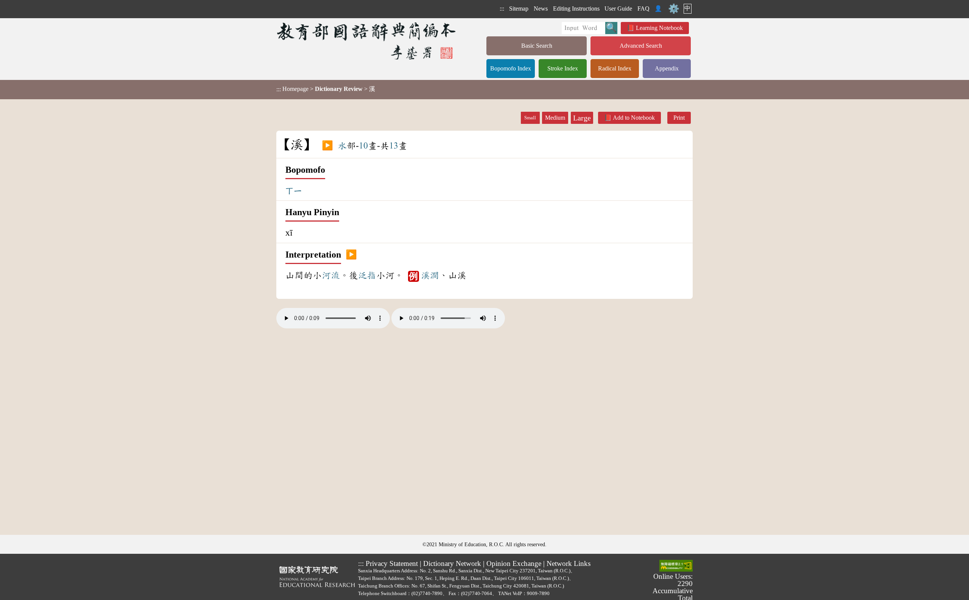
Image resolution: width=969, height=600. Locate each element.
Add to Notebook (634, 117)
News (541, 8)
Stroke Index (562, 68)
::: (502, 8)
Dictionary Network (452, 563)
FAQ (643, 8)
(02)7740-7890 (426, 593)
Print (679, 117)
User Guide (618, 8)
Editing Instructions (576, 8)
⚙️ (673, 9)
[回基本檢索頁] (367, 40)
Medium (555, 117)
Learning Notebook (659, 28)
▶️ (327, 145)
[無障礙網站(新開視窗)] (676, 566)
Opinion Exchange (513, 563)
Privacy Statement (392, 563)
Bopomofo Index (510, 68)
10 (363, 145)
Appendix (667, 68)
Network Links (568, 563)
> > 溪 (325, 89)
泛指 (367, 275)
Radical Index (614, 68)
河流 (331, 275)
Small (530, 117)
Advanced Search (641, 45)
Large (582, 118)
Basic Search (536, 45)
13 (393, 145)
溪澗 (430, 275)
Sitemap (518, 8)
